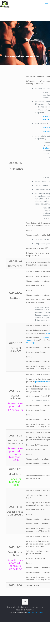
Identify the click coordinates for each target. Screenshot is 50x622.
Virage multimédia (35, 612)
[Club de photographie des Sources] (4, 4)
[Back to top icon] (25, 602)
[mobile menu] (46, 4)
